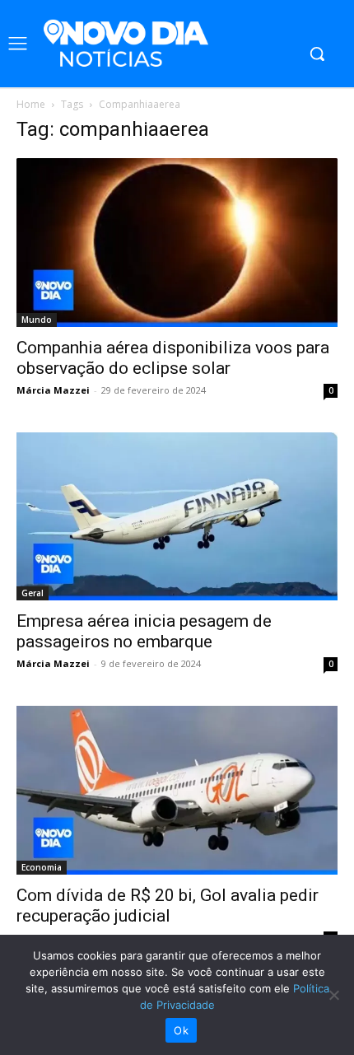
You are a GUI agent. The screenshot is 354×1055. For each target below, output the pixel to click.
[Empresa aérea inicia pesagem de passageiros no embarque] (177, 516)
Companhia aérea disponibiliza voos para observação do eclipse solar (172, 358)
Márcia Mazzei (53, 390)
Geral (32, 593)
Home (30, 104)
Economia (41, 867)
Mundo (36, 319)
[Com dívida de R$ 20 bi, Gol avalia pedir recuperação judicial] (177, 790)
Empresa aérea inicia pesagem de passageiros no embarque (144, 631)
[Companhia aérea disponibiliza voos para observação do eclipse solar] (177, 242)
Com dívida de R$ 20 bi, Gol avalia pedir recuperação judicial (167, 905)
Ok (181, 1030)
